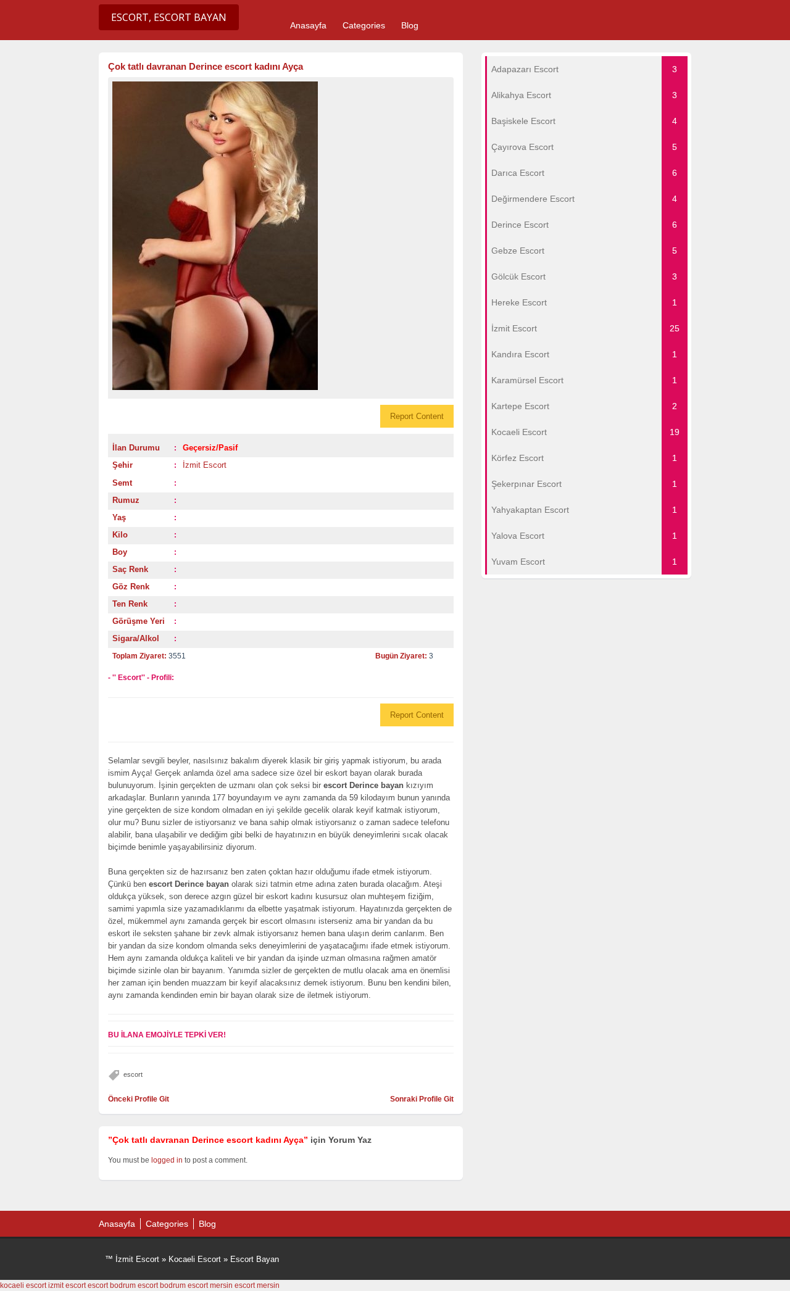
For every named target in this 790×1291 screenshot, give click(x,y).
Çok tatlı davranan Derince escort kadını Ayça (205, 66)
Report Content (417, 416)
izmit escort (67, 1285)
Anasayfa (308, 25)
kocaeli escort (23, 1285)
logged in (167, 1160)
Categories (364, 25)
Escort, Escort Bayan (169, 17)
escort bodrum (112, 1285)
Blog (409, 25)
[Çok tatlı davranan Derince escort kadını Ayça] (280, 235)
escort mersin (210, 1285)
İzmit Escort (205, 465)
